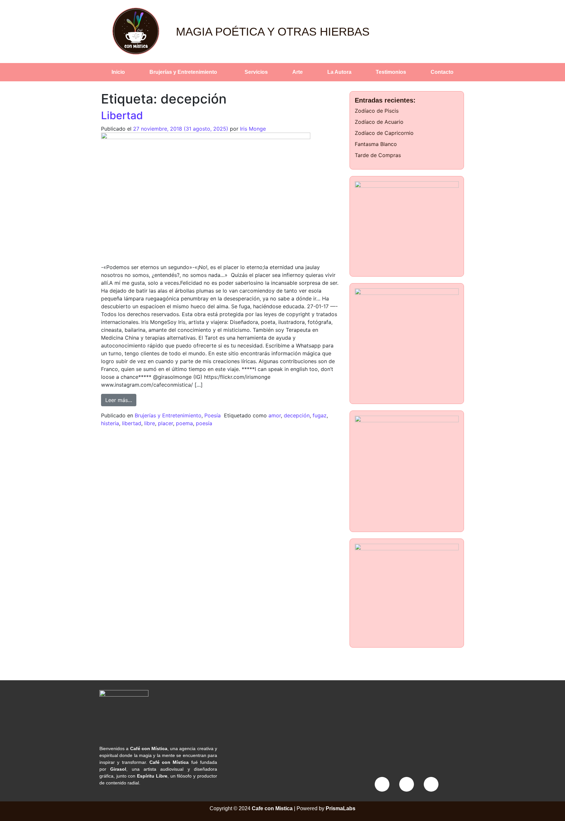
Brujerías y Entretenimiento (183, 72)
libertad (131, 423)
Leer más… (120, 398)
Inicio (118, 72)
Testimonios (391, 72)
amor (274, 415)
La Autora (339, 72)
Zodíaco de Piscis (377, 110)
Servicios (256, 72)
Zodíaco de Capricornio (384, 133)
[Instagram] (406, 784)
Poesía (212, 415)
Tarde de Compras (378, 155)
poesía (204, 423)
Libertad (122, 115)
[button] (185, 72)
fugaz (320, 415)
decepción (297, 415)
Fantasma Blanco (376, 144)
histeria (110, 423)
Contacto (442, 72)
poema (184, 423)
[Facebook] (382, 784)
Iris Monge (253, 128)
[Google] (431, 784)
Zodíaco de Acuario (379, 122)
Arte (297, 72)
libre (149, 423)
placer (165, 423)
